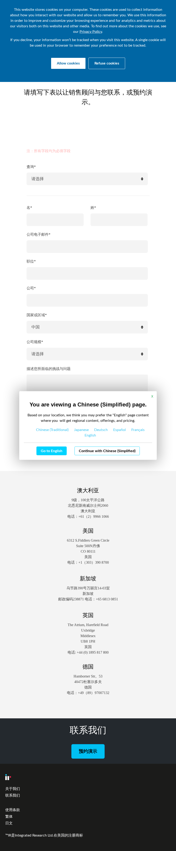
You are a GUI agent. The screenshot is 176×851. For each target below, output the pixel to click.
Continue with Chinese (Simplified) (107, 451)
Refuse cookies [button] (106, 63)
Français (138, 430)
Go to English (51, 451)
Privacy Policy (91, 32)
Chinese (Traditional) (52, 430)
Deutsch (101, 430)
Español (119, 430)
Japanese (81, 430)
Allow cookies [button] (68, 63)
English (90, 435)
